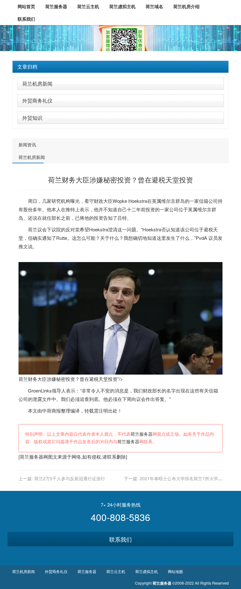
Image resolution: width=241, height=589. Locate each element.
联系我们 (120, 539)
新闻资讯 (27, 144)
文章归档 (27, 66)
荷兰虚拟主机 (146, 571)
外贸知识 (32, 117)
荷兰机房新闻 (37, 83)
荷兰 (32, 229)
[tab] (120, 67)
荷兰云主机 (115, 571)
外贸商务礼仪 (37, 100)
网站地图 (175, 571)
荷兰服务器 (142, 434)
